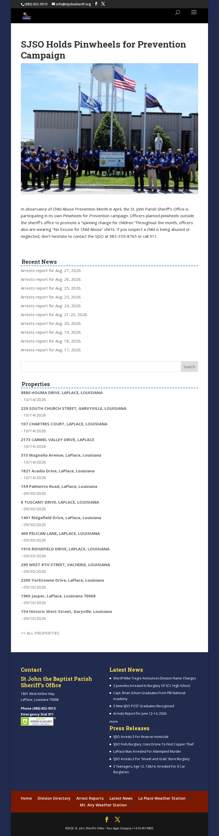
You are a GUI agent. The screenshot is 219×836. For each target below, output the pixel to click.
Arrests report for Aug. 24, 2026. (51, 305)
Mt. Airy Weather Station (103, 804)
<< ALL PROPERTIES (40, 633)
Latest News (121, 798)
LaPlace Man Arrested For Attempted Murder (147, 751)
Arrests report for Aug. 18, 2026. (51, 341)
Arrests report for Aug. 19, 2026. (51, 332)
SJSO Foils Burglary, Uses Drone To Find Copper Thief (153, 744)
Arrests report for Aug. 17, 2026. (51, 349)
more (114, 721)
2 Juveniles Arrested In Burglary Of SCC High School (151, 685)
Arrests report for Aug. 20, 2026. (51, 323)
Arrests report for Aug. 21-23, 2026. (54, 314)
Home (26, 798)
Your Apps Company (119, 828)
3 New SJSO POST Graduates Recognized (143, 706)
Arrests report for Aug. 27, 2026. (51, 270)
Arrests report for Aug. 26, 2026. (51, 279)
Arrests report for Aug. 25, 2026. (51, 288)
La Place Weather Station (162, 798)
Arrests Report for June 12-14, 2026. (140, 713)
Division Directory (54, 798)
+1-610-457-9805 (143, 828)
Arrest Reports (90, 798)
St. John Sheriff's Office (89, 828)
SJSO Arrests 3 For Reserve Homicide (141, 736)
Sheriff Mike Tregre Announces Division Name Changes (154, 678)
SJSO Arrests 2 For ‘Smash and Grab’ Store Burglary (151, 759)
